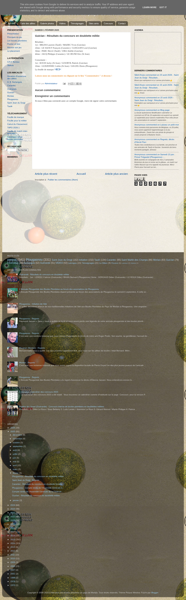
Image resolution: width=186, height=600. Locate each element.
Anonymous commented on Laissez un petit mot (156, 125)
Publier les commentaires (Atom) (63, 180)
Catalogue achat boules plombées (15, 138)
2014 (13, 543)
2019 (13, 524)
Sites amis (94, 23)
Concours (108, 23)
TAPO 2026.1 (13, 128)
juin (15, 458)
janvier (16, 500)
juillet (15, 454)
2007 (13, 570)
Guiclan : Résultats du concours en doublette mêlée (36, 495)
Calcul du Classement (17, 124)
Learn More (150, 7)
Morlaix (10, 96)
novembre (18, 439)
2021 (13, 517)
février (16, 473)
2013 (13, 547)
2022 (13, 513)
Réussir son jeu (14, 47)
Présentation (13, 34)
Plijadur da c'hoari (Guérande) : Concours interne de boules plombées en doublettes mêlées (61, 407)
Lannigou (72, 263)
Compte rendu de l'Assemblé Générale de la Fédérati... (37, 492)
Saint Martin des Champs (134, 259)
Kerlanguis (29, 263)
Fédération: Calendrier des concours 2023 (38, 392)
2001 (13, 574)
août (15, 450)
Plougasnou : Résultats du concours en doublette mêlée (38, 476)
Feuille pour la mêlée (17, 121)
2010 (13, 558)
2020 (13, 520)
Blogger (154, 593)
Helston (133, 263)
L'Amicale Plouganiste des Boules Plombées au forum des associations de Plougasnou (59, 289)
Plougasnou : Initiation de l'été (33, 304)
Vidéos (62, 23)
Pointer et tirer (13, 44)
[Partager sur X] (74, 83)
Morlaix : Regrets (27, 363)
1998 (13, 578)
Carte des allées (27, 23)
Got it (163, 7)
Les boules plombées (17, 41)
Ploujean (114, 263)
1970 (13, 585)
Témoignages (77, 23)
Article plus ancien (116, 173)
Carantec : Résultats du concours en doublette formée (37, 484)
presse (12, 259)
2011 (12, 555)
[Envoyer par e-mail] (69, 83)
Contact (122, 23)
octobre (16, 443)
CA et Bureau (13, 62)
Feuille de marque (15, 117)
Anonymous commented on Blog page (152, 110)
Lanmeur (124, 263)
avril (15, 465)
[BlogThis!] (72, 83)
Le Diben (103, 263)
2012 (13, 551)
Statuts (10, 65)
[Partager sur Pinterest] (80, 83)
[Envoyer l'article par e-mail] (64, 83)
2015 (13, 539)
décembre (18, 435)
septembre (18, 446)
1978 (13, 581)
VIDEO (59, 263)
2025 (13, 431)
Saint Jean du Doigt (16, 103)
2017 (13, 532)
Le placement (13, 51)
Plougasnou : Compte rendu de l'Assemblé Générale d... (38, 488)
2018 (13, 528)
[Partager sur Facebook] (77, 83)
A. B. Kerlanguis (14, 82)
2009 (13, 562)
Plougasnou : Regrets (29, 319)
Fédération (12, 263)
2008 (13, 566)
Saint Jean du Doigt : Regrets (25, 480)
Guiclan (10, 92)
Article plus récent (46, 173)
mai (15, 462)
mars (15, 469)
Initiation (83, 259)
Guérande (12, 89)
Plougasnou (12, 99)
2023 (13, 509)
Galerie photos (47, 23)
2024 (13, 505)
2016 (13, 536)
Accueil (11, 23)
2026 (13, 428)
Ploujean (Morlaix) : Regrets (32, 348)
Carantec (11, 85)
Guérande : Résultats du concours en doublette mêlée (44, 274)
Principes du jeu (14, 37)
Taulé (9, 106)
